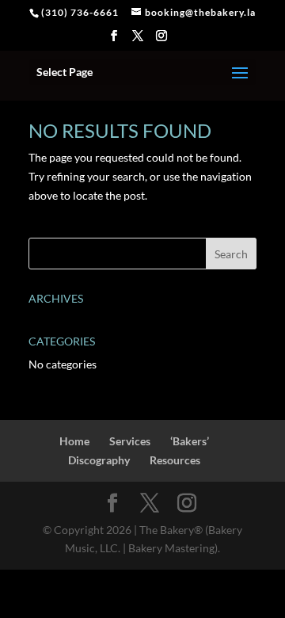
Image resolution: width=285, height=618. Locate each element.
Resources (175, 460)
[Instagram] (162, 40)
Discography (99, 460)
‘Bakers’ (189, 441)
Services (129, 441)
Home (74, 441)
